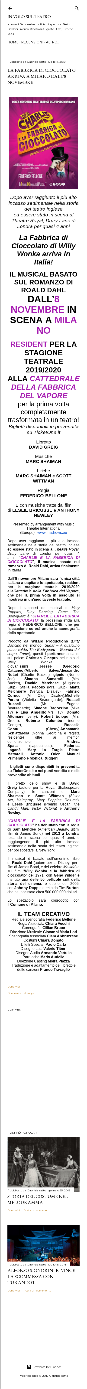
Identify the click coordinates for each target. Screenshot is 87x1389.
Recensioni (32, 42)
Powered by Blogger (47, 1367)
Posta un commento (37, 1210)
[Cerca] (77, 7)
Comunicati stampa (21, 993)
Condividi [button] (13, 986)
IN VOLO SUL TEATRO (29, 16)
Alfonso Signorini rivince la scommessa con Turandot (41, 1276)
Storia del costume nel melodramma (37, 1199)
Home (13, 42)
